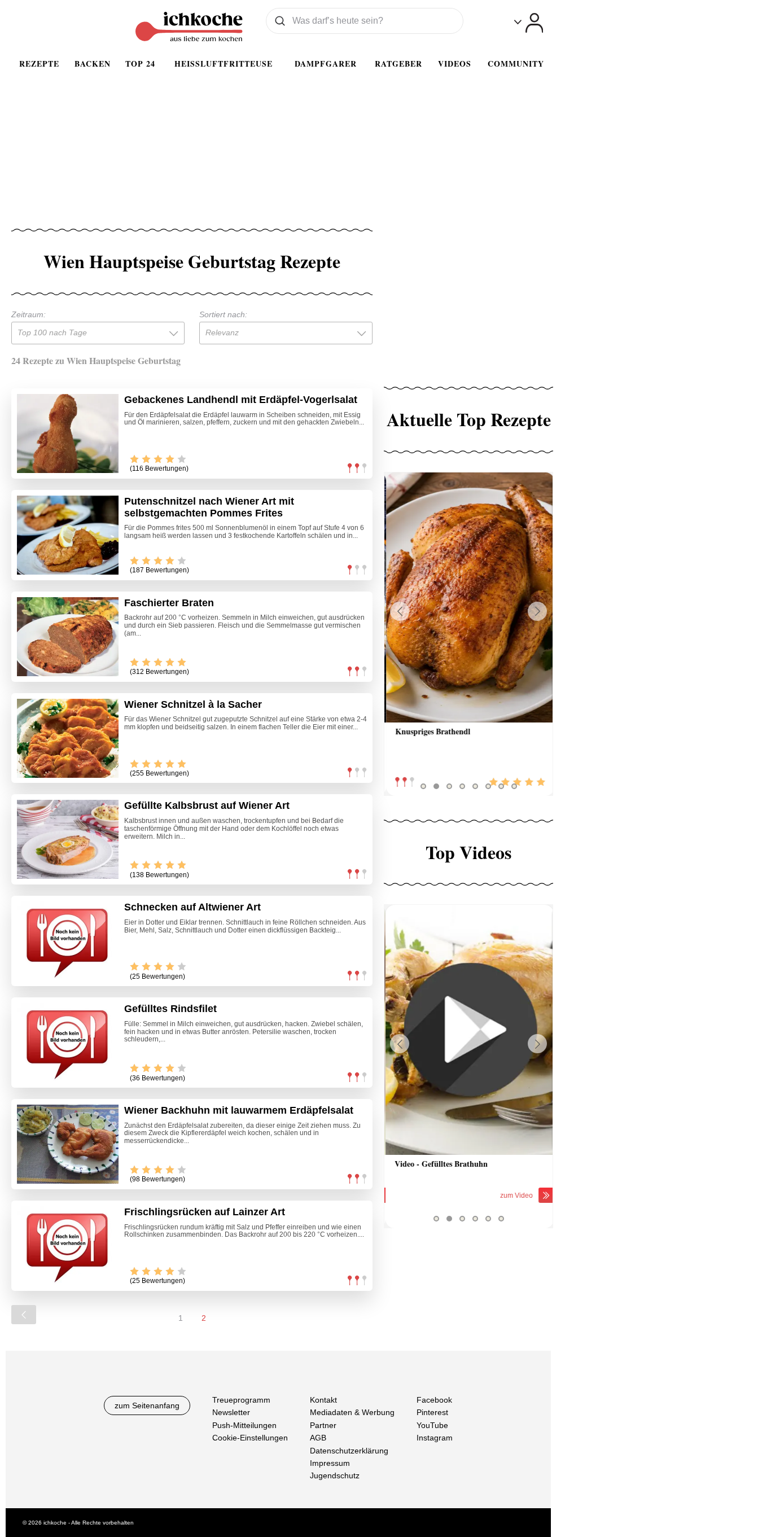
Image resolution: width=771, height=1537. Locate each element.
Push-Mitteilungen (244, 1425)
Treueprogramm (241, 1399)
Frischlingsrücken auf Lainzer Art (204, 1212)
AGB (318, 1437)
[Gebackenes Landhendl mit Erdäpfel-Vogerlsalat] (68, 433)
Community (516, 63)
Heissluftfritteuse (223, 63)
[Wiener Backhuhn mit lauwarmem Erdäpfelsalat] (68, 1144)
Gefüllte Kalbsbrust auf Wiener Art (207, 805)
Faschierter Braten (169, 602)
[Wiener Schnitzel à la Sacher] (68, 738)
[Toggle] (528, 23)
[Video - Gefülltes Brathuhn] (468, 1030)
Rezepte (39, 63)
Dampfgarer (326, 63)
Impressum (330, 1463)
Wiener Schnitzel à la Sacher (193, 704)
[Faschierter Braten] (68, 636)
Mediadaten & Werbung (352, 1412)
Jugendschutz (335, 1475)
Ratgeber (398, 63)
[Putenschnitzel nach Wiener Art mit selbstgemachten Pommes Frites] (68, 535)
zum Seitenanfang (147, 1405)
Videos (454, 63)
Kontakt (323, 1399)
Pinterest (432, 1412)
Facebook (434, 1399)
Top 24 (140, 63)
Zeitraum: (28, 314)
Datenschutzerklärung (349, 1450)
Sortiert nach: (223, 314)
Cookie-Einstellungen (250, 1438)
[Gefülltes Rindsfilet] (68, 1042)
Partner (323, 1425)
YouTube (432, 1425)
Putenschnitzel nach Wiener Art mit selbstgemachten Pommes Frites (209, 507)
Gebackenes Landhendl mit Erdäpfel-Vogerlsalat (240, 399)
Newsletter (231, 1412)
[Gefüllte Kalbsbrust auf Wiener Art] (68, 839)
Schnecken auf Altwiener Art (192, 907)
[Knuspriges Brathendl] (468, 597)
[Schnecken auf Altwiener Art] (68, 940)
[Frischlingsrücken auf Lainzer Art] (68, 1245)
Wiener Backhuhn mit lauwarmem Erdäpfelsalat (238, 1110)
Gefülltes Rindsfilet (170, 1008)
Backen (93, 63)
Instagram (435, 1437)
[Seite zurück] (23, 1314)
